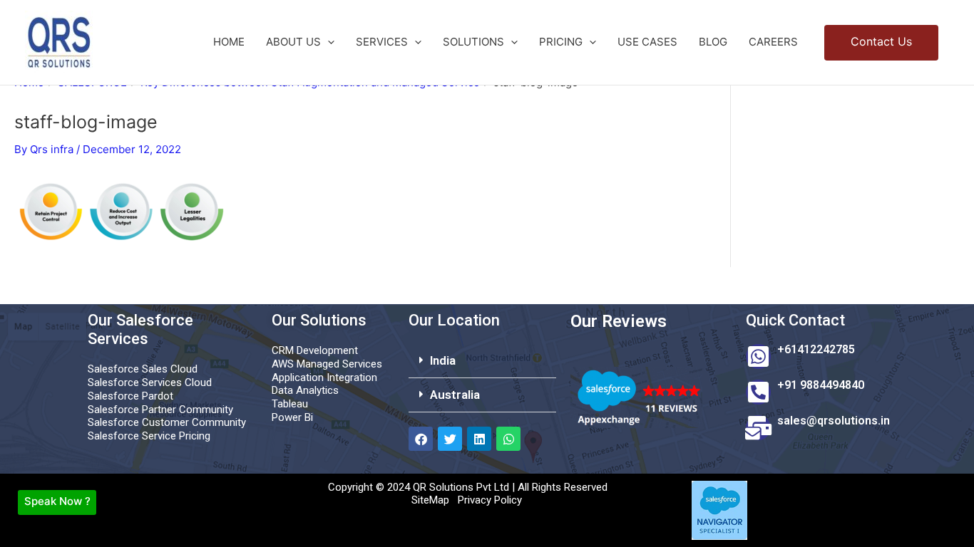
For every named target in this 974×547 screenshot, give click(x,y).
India (443, 360)
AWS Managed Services (327, 364)
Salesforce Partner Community (160, 409)
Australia (455, 394)
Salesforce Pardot (130, 396)
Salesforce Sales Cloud (143, 369)
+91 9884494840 (820, 385)
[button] (327, 42)
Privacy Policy (490, 500)
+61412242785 (816, 349)
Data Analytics (305, 390)
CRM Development (315, 350)
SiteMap (430, 500)
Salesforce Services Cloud (150, 382)
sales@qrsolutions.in (833, 420)
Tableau (290, 403)
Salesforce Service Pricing (149, 435)
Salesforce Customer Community (167, 422)
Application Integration (324, 377)
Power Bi (292, 417)
